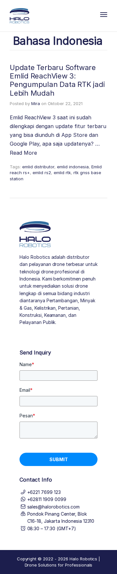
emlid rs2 (41, 172)
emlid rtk (62, 172)
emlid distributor (38, 166)
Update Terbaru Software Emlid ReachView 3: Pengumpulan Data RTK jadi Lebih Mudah (57, 80)
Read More (23, 152)
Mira (35, 103)
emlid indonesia (73, 166)
